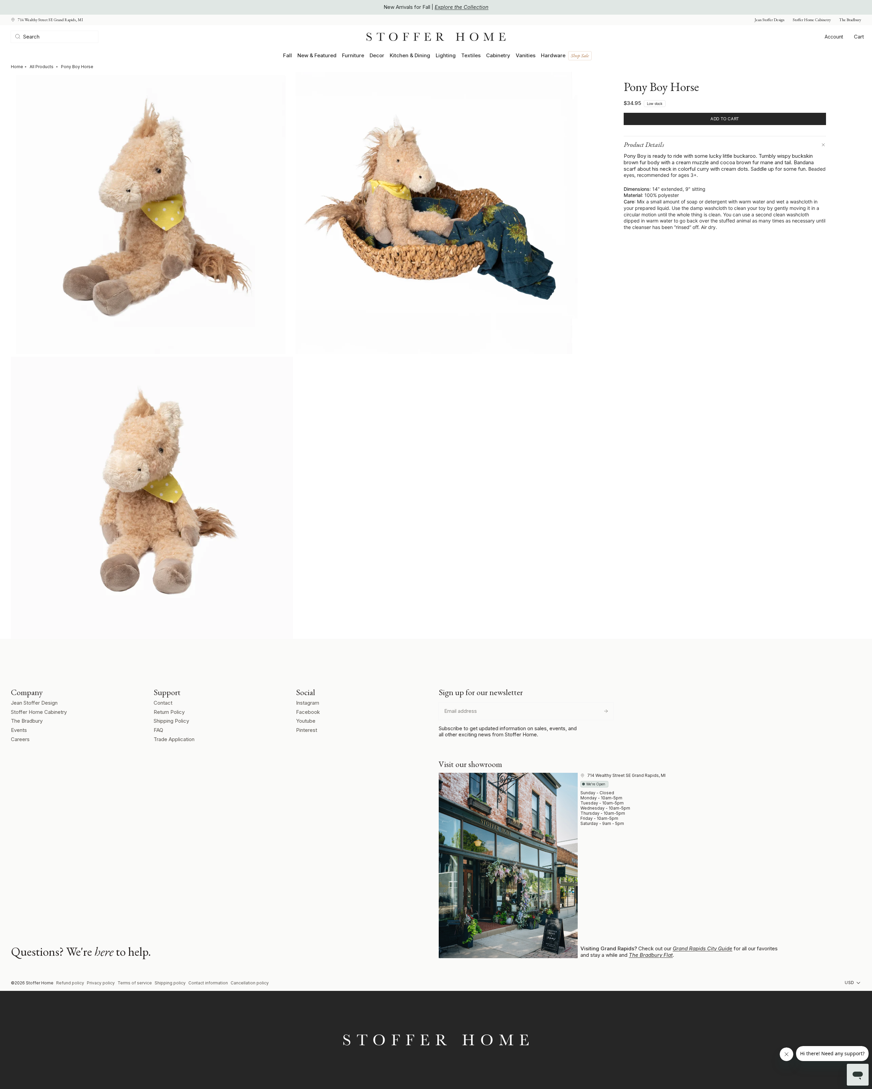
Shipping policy (170, 982)
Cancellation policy (250, 982)
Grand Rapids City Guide (702, 948)
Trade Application (174, 739)
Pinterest (306, 730)
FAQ (158, 730)
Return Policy (169, 712)
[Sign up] (606, 711)
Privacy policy (101, 982)
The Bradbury (850, 19)
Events (19, 730)
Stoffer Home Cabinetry (812, 19)
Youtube (305, 721)
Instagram (307, 703)
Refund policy (70, 982)
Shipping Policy (171, 721)
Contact (163, 703)
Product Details (644, 144)
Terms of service (135, 982)
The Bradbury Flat (651, 955)
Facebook (308, 712)
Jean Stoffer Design (769, 19)
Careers (20, 739)
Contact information (208, 982)
